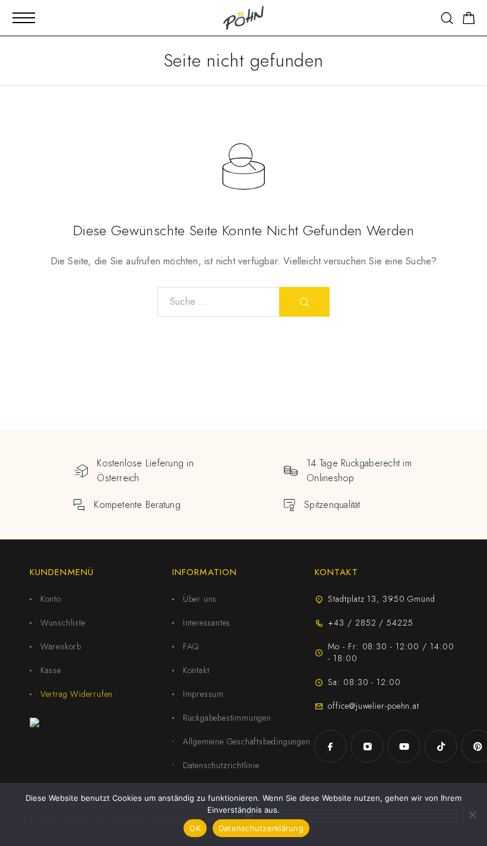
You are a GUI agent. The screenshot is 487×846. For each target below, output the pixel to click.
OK (195, 828)
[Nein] (472, 814)
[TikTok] (440, 746)
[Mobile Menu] (24, 18)
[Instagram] (367, 746)
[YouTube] (403, 746)
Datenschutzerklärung (261, 828)
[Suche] (447, 18)
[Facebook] (330, 746)
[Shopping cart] (469, 20)
